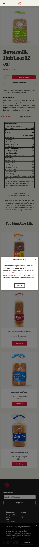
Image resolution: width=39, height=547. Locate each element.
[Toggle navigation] (4, 3)
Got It (19, 285)
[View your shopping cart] (35, 3)
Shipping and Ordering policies (14, 273)
